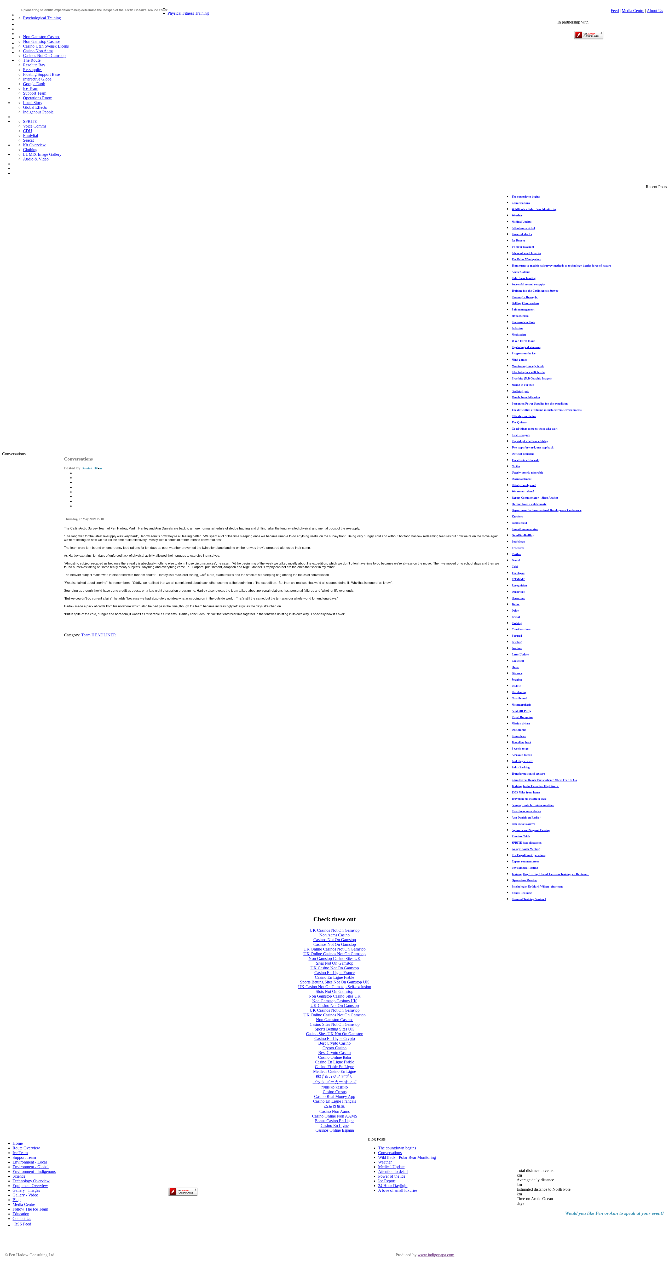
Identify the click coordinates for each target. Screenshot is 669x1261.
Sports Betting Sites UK (334, 1029)
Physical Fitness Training (188, 13)
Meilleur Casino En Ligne (334, 1071)
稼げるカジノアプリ (334, 1076)
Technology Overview (31, 1181)
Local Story (32, 102)
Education (21, 1214)
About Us (655, 10)
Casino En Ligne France (334, 972)
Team (85, 635)
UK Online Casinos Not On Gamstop (334, 949)
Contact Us (22, 1218)
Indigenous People (38, 112)
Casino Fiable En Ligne (334, 1066)
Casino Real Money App (334, 1096)
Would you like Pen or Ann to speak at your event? (614, 1213)
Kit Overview (34, 145)
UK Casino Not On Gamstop (334, 968)
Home (18, 1143)
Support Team (34, 93)
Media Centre (633, 10)
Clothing (30, 149)
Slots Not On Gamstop (334, 991)
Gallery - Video (25, 1195)
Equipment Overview (30, 1185)
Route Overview (26, 1148)
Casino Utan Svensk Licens (46, 46)
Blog (17, 1199)
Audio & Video (36, 159)
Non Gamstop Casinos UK (334, 1001)
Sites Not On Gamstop (334, 963)
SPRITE (30, 121)
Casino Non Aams (38, 51)
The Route (32, 60)
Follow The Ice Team (30, 1209)
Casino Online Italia (334, 1057)
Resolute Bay (34, 65)
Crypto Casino (334, 1048)
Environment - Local (30, 1162)
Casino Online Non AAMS (334, 1116)
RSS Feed (22, 1224)
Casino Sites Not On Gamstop (335, 1024)
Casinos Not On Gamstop (44, 55)
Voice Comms (34, 126)
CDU (27, 131)
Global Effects (35, 107)
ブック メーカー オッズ (334, 1082)
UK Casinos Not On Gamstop (335, 930)
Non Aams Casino (334, 935)
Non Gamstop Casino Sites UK (335, 958)
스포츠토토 (334, 1106)
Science (19, 1176)
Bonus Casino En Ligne (334, 1121)
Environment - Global (31, 1167)
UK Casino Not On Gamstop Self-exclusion (334, 986)
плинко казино (334, 1087)
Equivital (30, 135)
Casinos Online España (334, 1130)
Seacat (28, 140)
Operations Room (37, 98)
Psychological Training (42, 18)
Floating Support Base (41, 74)
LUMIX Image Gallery (42, 154)
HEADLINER (103, 635)
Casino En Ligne (335, 1125)
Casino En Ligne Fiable (334, 977)
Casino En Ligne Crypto (334, 1038)
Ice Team (30, 88)
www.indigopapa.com (436, 1255)
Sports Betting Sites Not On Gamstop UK (334, 982)
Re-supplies (32, 69)
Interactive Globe (37, 79)
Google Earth (34, 84)
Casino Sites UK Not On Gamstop (334, 1034)
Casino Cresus (335, 1092)
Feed (615, 10)
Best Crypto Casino (334, 1043)
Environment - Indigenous (34, 1171)
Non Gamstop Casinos (41, 36)
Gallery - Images (26, 1190)
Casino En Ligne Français (334, 1101)
